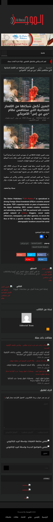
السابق (33, 268)
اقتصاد (23, 517)
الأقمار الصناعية (36, 243)
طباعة (44, 120)
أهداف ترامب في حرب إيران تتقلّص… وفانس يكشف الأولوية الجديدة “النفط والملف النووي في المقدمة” (26, 353)
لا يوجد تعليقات (9, 118)
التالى (19, 286)
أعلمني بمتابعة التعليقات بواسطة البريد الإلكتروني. (27, 441)
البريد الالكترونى (34, 120)
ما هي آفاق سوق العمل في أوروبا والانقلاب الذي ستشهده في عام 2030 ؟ (21, 272)
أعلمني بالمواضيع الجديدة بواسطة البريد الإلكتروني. (27, 447)
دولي (16, 118)
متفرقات (8, 517)
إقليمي (36, 517)
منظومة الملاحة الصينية (40, 247)
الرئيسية (45, 517)
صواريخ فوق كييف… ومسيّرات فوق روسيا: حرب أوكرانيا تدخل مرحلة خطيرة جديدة (28, 379)
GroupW (29, 512)
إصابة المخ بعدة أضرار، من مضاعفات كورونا (30, 289)
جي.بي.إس (24, 243)
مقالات (16, 517)
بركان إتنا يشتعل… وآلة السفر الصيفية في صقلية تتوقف (28, 365)
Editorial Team (41, 118)
